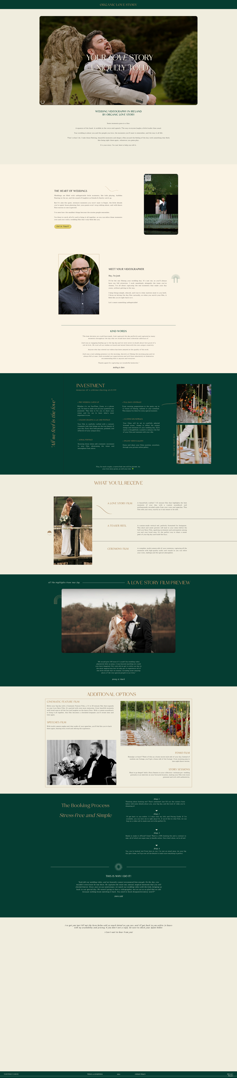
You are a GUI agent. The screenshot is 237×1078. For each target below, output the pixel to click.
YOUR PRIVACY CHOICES (11, 1074)
